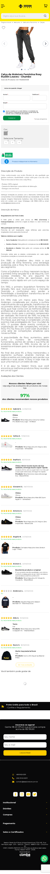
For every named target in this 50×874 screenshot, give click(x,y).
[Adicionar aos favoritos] (3, 27)
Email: (5, 102)
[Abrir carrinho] (45, 6)
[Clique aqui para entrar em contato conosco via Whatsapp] (44, 858)
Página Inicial (6, 22)
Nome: (5, 94)
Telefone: (35, 94)
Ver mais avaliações (25, 665)
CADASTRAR (25, 753)
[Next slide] (45, 43)
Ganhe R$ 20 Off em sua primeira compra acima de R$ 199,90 (25, 728)
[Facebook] (15, 796)
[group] (25, 706)
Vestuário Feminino (30, 22)
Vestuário (17, 22)
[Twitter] (34, 796)
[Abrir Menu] (3, 6)
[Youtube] (28, 796)
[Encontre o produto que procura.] (45, 16)
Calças (42, 22)
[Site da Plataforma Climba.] (25, 854)
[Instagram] (22, 796)
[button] (21, 69)
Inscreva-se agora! (25, 725)
